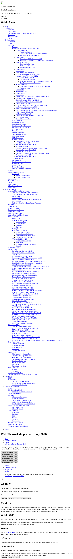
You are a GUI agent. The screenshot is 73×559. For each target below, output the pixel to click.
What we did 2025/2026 (19, 239)
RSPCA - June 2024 (22, 117)
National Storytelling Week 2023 (26, 144)
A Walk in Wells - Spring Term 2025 (23, 280)
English (14, 369)
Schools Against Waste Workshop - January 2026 (27, 258)
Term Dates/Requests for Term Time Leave (25, 193)
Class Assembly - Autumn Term (21, 354)
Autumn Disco (20, 223)
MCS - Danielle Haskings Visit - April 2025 (25, 283)
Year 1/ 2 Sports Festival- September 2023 (24, 338)
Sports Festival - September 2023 (22, 297)
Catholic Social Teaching (15, 422)
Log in (7, 429)
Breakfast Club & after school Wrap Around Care (27, 199)
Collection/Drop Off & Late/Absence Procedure (26, 203)
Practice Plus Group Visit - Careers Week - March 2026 (36, 60)
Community (8, 376)
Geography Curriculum (19, 134)
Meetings (15, 229)
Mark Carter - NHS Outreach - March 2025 (29, 102)
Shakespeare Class (21, 62)
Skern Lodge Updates (18, 362)
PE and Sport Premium (15, 186)
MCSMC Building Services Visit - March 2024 (26, 304)
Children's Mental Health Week (21, 326)
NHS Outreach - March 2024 (25, 112)
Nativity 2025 (16, 254)
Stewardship (16, 421)
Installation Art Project (19, 361)
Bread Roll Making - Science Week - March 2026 (27, 263)
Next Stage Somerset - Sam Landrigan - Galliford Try (36, 81)
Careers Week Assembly (27, 78)
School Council (13, 217)
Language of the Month (15, 213)
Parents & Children (10, 189)
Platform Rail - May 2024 (23, 114)
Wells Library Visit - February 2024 (26, 107)
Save (17, 557)
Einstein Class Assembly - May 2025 (23, 285)
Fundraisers (19, 242)
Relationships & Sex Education (21, 162)
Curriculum (11, 45)
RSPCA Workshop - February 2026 (23, 259)
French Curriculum (18, 167)
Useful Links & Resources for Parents (27, 141)
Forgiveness (15, 412)
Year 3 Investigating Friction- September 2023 (26, 337)
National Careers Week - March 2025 (27, 98)
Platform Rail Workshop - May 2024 (23, 316)
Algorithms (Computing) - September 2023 (25, 294)
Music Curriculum (17, 131)
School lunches (12, 206)
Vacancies (11, 38)
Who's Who (11, 31)
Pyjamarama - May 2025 (23, 155)
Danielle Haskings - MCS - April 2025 (27, 100)
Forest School (16, 165)
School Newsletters (14, 211)
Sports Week (20, 225)
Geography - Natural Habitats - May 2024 (24, 318)
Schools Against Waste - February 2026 (28, 74)
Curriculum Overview (18, 350)
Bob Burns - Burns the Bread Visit (30, 83)
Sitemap (7, 466)
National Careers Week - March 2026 (27, 76)
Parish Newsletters (17, 407)
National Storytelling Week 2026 (26, 156)
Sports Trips (15, 349)
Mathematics (16, 371)
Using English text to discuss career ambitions (33, 54)
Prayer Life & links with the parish (18, 405)
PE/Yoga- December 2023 (20, 330)
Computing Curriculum (19, 124)
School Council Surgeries (23, 232)
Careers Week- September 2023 (21, 335)
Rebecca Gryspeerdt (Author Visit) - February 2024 (31, 105)
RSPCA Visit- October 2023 (20, 333)
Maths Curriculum (17, 158)
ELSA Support (16, 201)
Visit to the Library (25, 88)
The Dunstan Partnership (19, 385)
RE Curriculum (16, 160)
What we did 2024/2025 (19, 230)
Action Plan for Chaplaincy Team (22, 402)
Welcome (11, 30)
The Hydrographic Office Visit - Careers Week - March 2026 (30, 266)
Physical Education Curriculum (21, 168)
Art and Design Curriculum (20, 127)
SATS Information (17, 163)
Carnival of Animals (18, 344)
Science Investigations (18, 345)
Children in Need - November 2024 (26, 237)
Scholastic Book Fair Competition (26, 244)
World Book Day (17, 347)
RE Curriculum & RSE (15, 390)
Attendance (11, 43)
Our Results (15, 174)
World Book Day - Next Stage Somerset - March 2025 (32, 96)
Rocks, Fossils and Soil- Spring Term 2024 (25, 328)
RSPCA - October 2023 (19, 301)
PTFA (10, 378)
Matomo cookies (10, 532)
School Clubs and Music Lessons (18, 215)
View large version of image (9, 452)
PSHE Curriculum (17, 129)
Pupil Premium (12, 184)
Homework (15, 364)
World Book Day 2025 (23, 151)
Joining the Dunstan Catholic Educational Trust (22, 374)
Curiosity (15, 419)
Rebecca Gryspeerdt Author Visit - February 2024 (27, 290)
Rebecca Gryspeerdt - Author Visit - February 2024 (31, 148)
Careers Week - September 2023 (25, 103)
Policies (10, 170)
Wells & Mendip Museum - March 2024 (24, 309)
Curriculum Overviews (19, 366)
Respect (14, 417)
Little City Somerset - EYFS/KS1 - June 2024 (30, 115)
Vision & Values (13, 410)
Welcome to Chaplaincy (19, 397)
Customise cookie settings (23, 498)
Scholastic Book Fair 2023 (24, 146)
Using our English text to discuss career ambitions (35, 86)
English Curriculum (18, 139)
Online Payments (17, 196)
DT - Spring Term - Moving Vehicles (23, 278)
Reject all (4, 498)
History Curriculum (18, 132)
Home (6, 26)
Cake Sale (19, 227)
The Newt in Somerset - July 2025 (22, 287)
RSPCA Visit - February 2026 (25, 72)
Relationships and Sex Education (22, 392)
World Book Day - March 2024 (21, 306)
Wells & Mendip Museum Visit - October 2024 (26, 271)
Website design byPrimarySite (14, 476)
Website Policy (9, 469)
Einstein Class (20, 57)
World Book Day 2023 (23, 143)
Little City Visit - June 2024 (20, 319)
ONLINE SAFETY (14, 181)
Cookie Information (10, 467)
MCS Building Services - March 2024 (27, 108)
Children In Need (21, 222)
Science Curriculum (18, 136)
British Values (12, 187)
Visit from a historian (26, 52)
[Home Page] (1, 3)
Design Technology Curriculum (21, 126)
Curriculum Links (13, 368)
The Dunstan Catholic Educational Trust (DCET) (23, 33)
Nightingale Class (21, 50)
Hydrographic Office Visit (27, 67)
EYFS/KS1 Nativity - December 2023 (23, 292)
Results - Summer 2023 (23, 175)
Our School (8, 28)
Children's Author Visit (27, 64)
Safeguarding (12, 179)
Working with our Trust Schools (18, 426)
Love (13, 416)
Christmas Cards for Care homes (25, 235)
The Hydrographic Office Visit (29, 79)
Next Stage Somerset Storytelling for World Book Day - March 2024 (36, 110)
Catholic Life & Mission (12, 386)
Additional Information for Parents (18, 191)
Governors (11, 35)
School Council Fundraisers (24, 234)
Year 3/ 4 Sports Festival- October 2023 (24, 332)
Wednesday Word (17, 409)
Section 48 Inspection (14, 393)
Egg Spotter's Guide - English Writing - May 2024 (27, 314)
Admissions (11, 42)
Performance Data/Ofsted (16, 172)
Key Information (10, 40)
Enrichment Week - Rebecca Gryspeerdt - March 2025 (32, 153)
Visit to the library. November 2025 (30, 55)
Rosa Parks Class (21, 69)
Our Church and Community (20, 381)
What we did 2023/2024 (19, 220)
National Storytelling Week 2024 (26, 150)
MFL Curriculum (17, 120)
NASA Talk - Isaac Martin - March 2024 (24, 311)
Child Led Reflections (18, 270)
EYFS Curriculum (17, 138)
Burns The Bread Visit (26, 66)
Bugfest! (18, 246)
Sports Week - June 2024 (23, 119)
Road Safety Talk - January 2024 (22, 302)
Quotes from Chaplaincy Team (21, 400)
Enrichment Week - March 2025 (21, 282)
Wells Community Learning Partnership (24, 383)
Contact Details (13, 36)
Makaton (14, 47)
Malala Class (20, 71)
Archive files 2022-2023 (15, 373)
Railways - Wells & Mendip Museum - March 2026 (27, 268)
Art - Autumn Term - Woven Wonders (23, 273)
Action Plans (16, 218)
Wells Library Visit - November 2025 (31, 59)
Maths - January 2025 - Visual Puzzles (23, 277)
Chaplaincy (11, 395)
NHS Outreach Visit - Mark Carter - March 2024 (26, 313)
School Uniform (17, 198)
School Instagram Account (16, 210)
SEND (10, 182)
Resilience (15, 414)
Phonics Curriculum (18, 122)
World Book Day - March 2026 (21, 265)
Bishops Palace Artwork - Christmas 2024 (24, 275)
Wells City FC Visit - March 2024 (22, 307)
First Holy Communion (15, 424)
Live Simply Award (18, 398)
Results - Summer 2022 (23, 177)
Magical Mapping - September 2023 (23, 299)
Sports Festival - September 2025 (22, 251)
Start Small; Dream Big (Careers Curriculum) (25, 48)
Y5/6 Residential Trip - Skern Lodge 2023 (25, 194)
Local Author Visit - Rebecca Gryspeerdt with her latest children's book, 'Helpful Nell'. (38, 340)
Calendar (11, 205)
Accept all (11, 498)
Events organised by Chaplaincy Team (23, 404)
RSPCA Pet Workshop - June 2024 (22, 323)
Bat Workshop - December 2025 (22, 256)
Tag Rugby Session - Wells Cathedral (23, 359)
